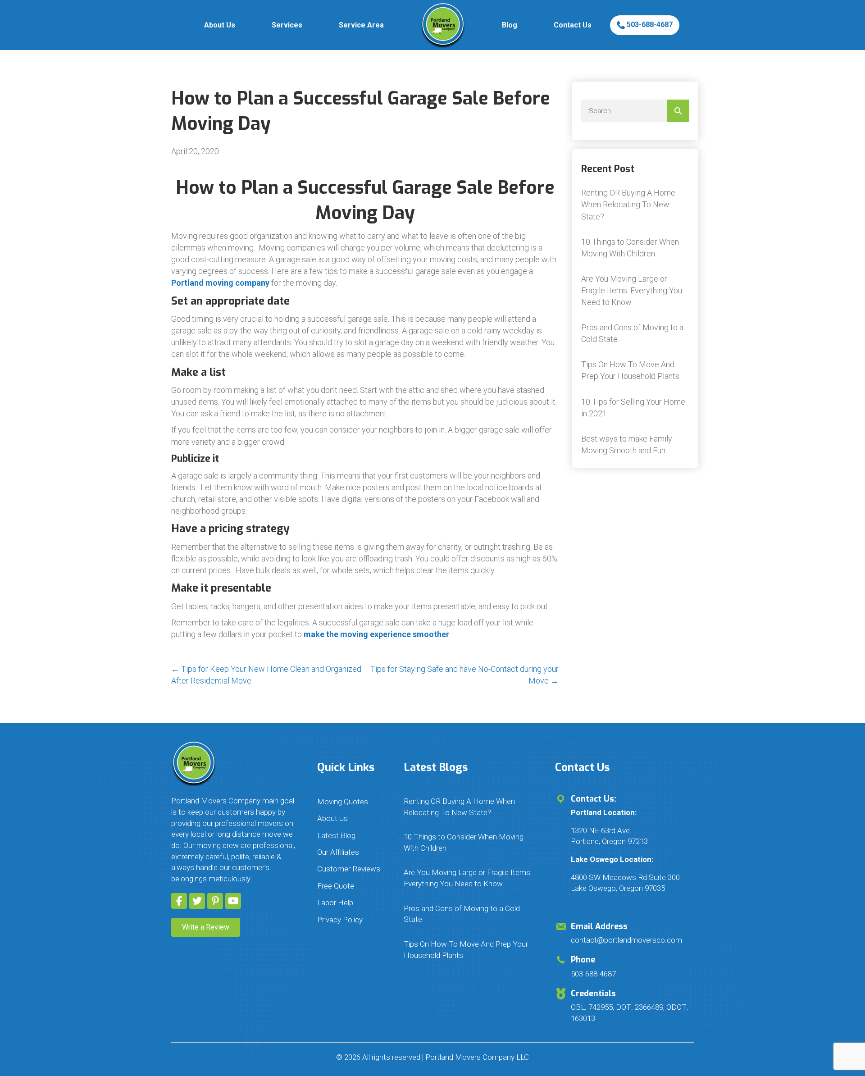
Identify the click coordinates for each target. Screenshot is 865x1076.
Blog (509, 25)
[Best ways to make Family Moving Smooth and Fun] (635, 445)
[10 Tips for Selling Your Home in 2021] (635, 408)
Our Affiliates (338, 852)
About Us (219, 25)
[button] (179, 901)
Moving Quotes (342, 801)
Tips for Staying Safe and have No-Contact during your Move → (464, 674)
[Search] (678, 111)
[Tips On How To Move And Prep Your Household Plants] (635, 370)
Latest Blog (336, 835)
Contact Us (573, 25)
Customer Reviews (348, 868)
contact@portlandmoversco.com (626, 939)
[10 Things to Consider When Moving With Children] (635, 248)
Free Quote (335, 885)
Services (287, 25)
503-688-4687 (649, 24)
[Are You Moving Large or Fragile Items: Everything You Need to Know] (635, 290)
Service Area (361, 25)
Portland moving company (220, 282)
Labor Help (335, 902)
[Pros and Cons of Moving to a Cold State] (635, 333)
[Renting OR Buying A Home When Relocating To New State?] (635, 204)
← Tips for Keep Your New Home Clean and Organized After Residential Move (266, 674)
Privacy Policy (340, 919)
